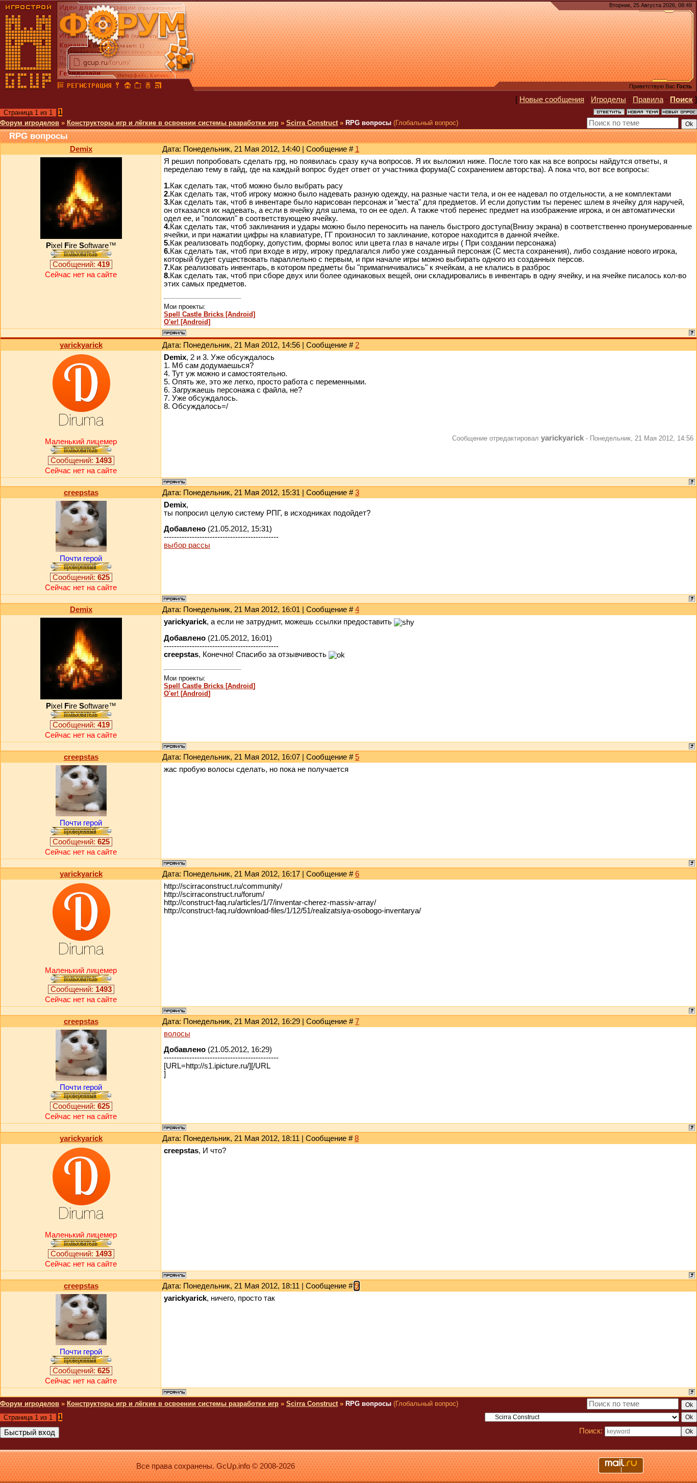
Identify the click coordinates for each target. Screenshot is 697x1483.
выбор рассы (187, 545)
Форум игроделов (29, 123)
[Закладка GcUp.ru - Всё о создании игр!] (138, 87)
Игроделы (608, 99)
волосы (177, 1034)
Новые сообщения (551, 99)
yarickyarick (81, 345)
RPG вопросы (368, 123)
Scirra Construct (312, 123)
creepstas (81, 493)
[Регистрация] (89, 87)
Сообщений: (81, 264)
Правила (648, 99)
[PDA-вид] (148, 87)
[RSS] (158, 87)
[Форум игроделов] (61, 87)
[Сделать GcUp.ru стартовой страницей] (127, 87)
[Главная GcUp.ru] (29, 87)
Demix (81, 149)
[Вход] (117, 87)
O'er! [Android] (187, 322)
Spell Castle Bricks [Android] (209, 314)
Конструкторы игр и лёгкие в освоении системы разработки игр (173, 123)
